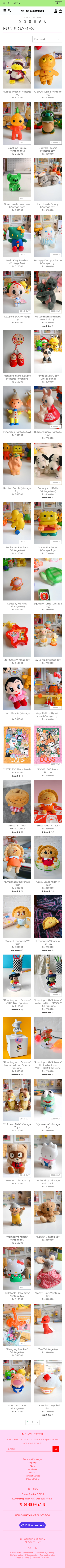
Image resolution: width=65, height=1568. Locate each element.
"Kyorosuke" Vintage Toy (48, 1126)
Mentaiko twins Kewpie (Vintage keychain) (17, 377)
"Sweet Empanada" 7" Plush (17, 943)
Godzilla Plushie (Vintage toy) (48, 149)
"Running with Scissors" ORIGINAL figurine (17, 1002)
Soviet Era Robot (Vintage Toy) (48, 549)
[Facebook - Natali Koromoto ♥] (30, 21)
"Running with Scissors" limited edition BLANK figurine (17, 1065)
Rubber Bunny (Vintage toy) (48, 433)
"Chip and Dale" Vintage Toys (17, 1126)
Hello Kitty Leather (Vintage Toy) (17, 262)
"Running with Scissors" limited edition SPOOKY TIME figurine (48, 1003)
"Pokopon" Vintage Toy (17, 1180)
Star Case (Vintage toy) (17, 660)
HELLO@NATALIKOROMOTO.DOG (32, 1515)
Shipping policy (22, 1557)
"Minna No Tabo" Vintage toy (17, 1407)
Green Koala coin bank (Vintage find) (17, 206)
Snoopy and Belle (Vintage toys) (48, 490)
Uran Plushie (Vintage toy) (17, 715)
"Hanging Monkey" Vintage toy (17, 1351)
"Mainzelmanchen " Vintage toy (17, 1238)
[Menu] (4, 10)
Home (26, 18)
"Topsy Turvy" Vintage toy (47, 1294)
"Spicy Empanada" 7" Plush (48, 883)
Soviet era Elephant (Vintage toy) (17, 549)
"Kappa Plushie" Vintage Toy (17, 93)
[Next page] (37, 1422)
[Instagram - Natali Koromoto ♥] (35, 21)
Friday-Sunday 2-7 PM (33, 1494)
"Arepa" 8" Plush (17, 825)
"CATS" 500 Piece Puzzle (17, 769)
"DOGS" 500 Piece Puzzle (47, 771)
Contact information (41, 1557)
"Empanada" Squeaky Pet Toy (48, 943)
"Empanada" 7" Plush (48, 825)
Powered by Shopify (45, 1553)
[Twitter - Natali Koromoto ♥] (20, 21)
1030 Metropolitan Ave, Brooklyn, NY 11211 (32, 1498)
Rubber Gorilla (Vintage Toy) (17, 490)
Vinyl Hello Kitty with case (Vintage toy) (48, 715)
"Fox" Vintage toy (48, 1349)
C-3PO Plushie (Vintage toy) (48, 93)
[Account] (56, 11)
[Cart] (60, 11)
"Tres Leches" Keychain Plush (48, 1407)
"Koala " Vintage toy (48, 1236)
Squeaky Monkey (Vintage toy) (17, 605)
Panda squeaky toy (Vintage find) (48, 377)
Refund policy (16, 1555)
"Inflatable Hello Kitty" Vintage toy (17, 1294)
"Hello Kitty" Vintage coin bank (48, 1182)
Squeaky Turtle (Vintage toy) (48, 605)
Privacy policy (31, 1555)
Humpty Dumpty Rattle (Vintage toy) (48, 262)
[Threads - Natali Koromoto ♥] (25, 21)
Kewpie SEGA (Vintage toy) (17, 318)
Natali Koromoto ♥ (25, 1553)
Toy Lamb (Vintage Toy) (48, 660)
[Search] (9, 10)
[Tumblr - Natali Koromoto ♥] (45, 21)
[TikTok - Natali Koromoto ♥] (40, 21)
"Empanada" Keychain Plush (17, 883)
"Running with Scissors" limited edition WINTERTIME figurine (48, 1065)
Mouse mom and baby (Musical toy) (48, 318)
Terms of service (47, 1555)
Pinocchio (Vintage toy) (17, 432)
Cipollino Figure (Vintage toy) (17, 149)
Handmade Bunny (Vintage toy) (47, 206)
